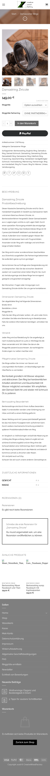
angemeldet (22, 532)
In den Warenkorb (26, 123)
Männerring (27, 162)
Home (5, 613)
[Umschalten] (46, 613)
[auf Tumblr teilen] (28, 173)
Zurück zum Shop (25, 742)
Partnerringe (38, 162)
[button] (3, 4)
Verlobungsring (8, 167)
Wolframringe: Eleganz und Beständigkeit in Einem (22, 691)
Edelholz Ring (37, 156)
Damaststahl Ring (9, 156)
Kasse (5, 628)
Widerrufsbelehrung (12, 649)
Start (14, 14)
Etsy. (22, 456)
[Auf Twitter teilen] (14, 173)
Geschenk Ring (18, 159)
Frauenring (6, 159)
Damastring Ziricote (39, 153)
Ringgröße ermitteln (11, 664)
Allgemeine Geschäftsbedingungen (19, 654)
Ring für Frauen (21, 164)
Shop (4, 618)
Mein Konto (7, 633)
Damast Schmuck (13, 153)
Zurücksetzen (42, 101)
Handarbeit (29, 159)
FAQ (4, 659)
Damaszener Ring (24, 156)
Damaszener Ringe (29, 14)
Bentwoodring (19, 151)
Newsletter (7, 669)
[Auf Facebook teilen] (9, 173)
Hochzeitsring (16, 162)
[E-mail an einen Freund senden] (19, 173)
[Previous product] (25, 19)
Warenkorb (7, 623)
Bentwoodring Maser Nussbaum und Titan (11, 586)
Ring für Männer (34, 164)
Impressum (7, 644)
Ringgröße (6, 105)
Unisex (45, 164)
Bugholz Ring (31, 151)
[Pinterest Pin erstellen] (23, 173)
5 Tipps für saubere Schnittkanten (25, 699)
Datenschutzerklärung (13, 638)
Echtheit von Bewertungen (15, 674)
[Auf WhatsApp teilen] (4, 173)
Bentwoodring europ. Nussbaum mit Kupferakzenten (35, 587)
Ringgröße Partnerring (11, 113)
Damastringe (39, 460)
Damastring (25, 153)
